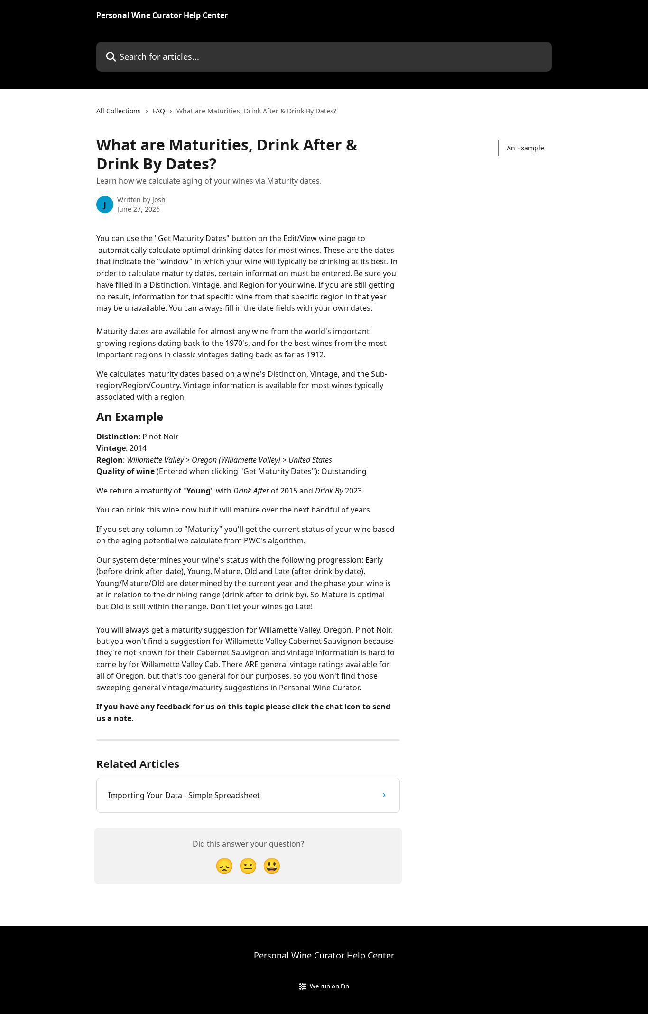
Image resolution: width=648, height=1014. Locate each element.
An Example (525, 147)
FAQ (158, 110)
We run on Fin (329, 986)
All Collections (118, 110)
